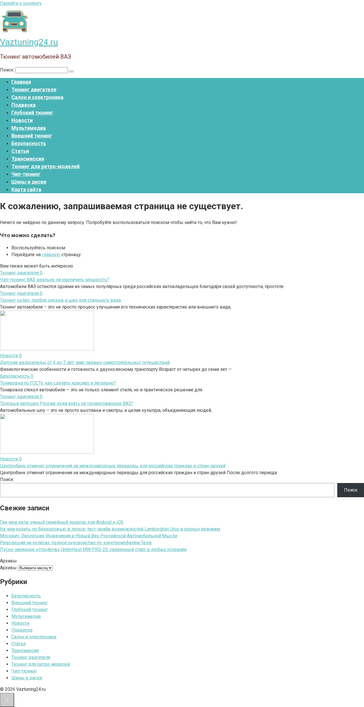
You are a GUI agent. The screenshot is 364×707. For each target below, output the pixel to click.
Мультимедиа (28, 128)
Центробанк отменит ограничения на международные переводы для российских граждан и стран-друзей (113, 465)
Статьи (20, 151)
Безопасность (28, 143)
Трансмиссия (27, 159)
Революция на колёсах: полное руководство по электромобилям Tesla (76, 542)
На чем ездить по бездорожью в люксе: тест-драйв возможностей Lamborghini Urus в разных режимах (110, 529)
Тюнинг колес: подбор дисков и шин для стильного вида (60, 300)
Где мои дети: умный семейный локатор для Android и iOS (61, 522)
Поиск (6, 479)
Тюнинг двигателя (33, 90)
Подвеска (23, 105)
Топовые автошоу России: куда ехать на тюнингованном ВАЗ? (66, 403)
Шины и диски (28, 182)
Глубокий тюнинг (32, 113)
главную (51, 254)
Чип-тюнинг (25, 174)
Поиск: (7, 70)
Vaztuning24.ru (29, 42)
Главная (21, 82)
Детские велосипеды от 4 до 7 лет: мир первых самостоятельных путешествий (85, 362)
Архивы (8, 567)
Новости (22, 120)
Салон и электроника (37, 97)
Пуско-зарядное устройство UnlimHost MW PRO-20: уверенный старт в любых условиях (93, 549)
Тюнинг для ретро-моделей (45, 166)
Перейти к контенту (21, 3)
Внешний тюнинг (31, 136)
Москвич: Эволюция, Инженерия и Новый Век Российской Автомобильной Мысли (88, 536)
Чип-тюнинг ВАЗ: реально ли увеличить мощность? (54, 279)
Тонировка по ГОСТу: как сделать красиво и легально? (58, 383)
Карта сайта (26, 189)
